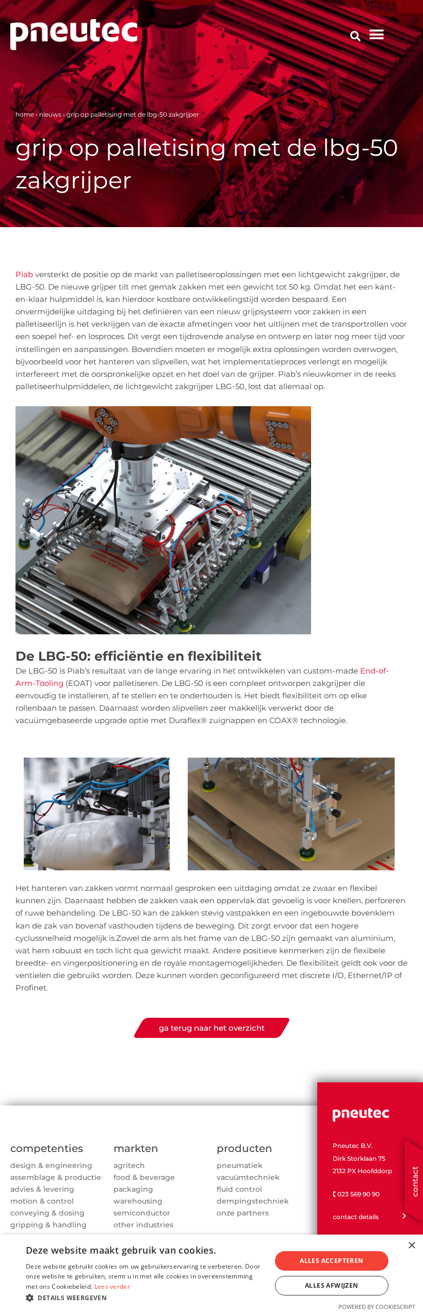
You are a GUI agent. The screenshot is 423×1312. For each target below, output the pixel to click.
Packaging (133, 1189)
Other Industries (143, 1224)
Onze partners (243, 1213)
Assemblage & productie (55, 1177)
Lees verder (112, 1286)
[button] (376, 34)
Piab (24, 274)
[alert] (211, 1273)
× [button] (411, 1246)
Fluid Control (239, 1189)
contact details (356, 1217)
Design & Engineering (51, 1165)
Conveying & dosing (47, 1213)
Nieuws (50, 114)
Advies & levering (42, 1189)
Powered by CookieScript (376, 1306)
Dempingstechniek (253, 1201)
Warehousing (137, 1201)
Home (24, 114)
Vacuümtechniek (248, 1177)
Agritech (129, 1165)
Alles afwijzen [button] (332, 1285)
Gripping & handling (48, 1224)
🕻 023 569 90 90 (356, 1194)
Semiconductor (141, 1213)
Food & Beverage (144, 1177)
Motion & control (42, 1201)
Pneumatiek (240, 1165)
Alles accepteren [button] (331, 1260)
